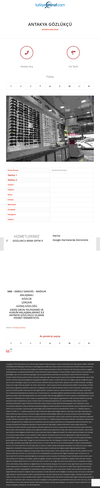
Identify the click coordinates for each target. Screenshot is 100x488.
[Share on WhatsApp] (30, 86)
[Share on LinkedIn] (50, 86)
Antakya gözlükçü (19, 327)
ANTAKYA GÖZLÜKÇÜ (50, 29)
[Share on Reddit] (79, 86)
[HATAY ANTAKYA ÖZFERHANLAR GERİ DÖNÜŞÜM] (2, 244)
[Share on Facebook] (11, 86)
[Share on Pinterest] (40, 86)
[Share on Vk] (69, 86)
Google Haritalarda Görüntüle (70, 240)
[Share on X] (21, 86)
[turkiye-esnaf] (50, 5)
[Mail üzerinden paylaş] (89, 86)
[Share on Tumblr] (60, 86)
